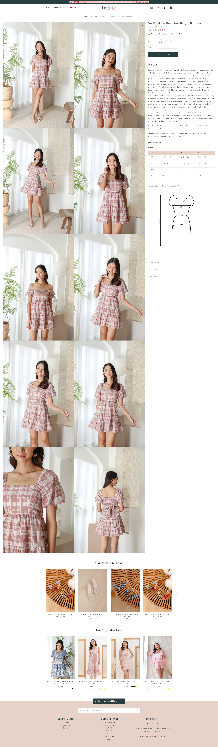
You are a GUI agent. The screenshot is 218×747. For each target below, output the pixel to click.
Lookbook (65, 734)
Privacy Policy (144, 736)
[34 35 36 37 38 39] (92, 590)
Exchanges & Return (109, 725)
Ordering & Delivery (109, 722)
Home (86, 16)
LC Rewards (109, 734)
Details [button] (152, 65)
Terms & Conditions (158, 736)
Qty (149, 47)
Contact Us (66, 725)
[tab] (181, 64)
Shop (48, 8)
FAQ (109, 739)
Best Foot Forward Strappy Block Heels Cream (174, 126)
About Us (66, 722)
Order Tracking (109, 728)
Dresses (102, 16)
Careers (66, 728)
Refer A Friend (109, 736)
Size (149, 41)
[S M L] (60, 657)
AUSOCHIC (72, 8)
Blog (65, 731)
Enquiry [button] (153, 277)
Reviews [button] (153, 270)
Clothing (94, 16)
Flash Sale (59, 8)
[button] (181, 262)
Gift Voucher (109, 731)
